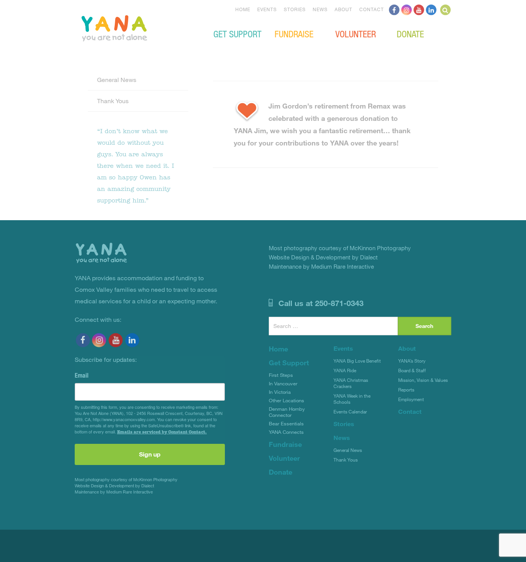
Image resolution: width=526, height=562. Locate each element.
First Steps (281, 375)
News (320, 9)
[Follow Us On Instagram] (406, 9)
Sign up (150, 454)
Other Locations (286, 400)
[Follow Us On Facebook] (394, 9)
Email (82, 375)
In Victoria (280, 392)
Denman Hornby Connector (287, 412)
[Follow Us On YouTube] (419, 9)
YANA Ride (344, 370)
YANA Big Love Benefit (357, 361)
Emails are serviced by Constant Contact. (162, 432)
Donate (410, 33)
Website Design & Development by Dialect (114, 485)
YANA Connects (286, 432)
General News (116, 79)
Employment (411, 399)
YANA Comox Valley (140, 27)
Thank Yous (113, 100)
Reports (406, 389)
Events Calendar (350, 411)
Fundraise (294, 33)
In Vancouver (283, 383)
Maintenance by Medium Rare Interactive (114, 491)
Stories (295, 9)
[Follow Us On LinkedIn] (431, 9)
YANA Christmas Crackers (350, 383)
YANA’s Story (411, 361)
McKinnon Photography (155, 479)
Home (242, 9)
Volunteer (355, 33)
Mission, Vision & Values (423, 380)
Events (267, 9)
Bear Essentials (286, 423)
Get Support (237, 33)
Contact (371, 9)
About (343, 9)
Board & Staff (412, 370)
